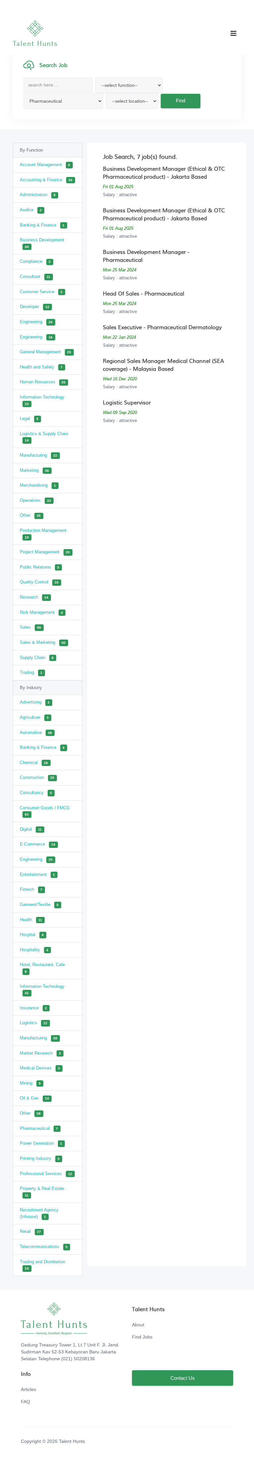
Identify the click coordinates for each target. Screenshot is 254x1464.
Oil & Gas (34, 1098)
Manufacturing (38, 455)
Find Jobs (142, 1337)
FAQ (25, 1401)
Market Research (40, 1053)
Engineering (36, 321)
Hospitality (34, 949)
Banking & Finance (42, 225)
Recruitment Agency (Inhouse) (39, 1213)
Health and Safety (41, 367)
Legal (29, 418)
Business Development (42, 243)
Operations (35, 500)
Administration (38, 194)
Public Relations (39, 567)
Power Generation (41, 1143)
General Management (45, 351)
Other (30, 515)
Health (31, 919)
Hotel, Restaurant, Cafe (42, 967)
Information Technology (42, 400)
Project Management (45, 551)
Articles (28, 1389)
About (138, 1324)
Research (34, 597)
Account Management (45, 164)
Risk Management (41, 612)
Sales (30, 627)
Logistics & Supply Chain (44, 436)
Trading (31, 672)
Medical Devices (40, 1067)
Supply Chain (37, 657)
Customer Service (41, 291)
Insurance (33, 1007)
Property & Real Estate (42, 1191)
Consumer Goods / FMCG (45, 811)
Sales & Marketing (42, 642)
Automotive (36, 732)
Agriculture (34, 717)
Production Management (43, 533)
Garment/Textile (39, 904)
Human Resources (42, 381)
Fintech (31, 889)
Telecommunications (43, 1246)
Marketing (34, 470)
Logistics (33, 1022)
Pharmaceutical (39, 1128)
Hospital (32, 934)
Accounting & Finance (46, 179)
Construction (37, 777)
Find (180, 100)
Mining (30, 1083)
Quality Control (39, 581)
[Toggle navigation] (233, 33)
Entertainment (37, 874)
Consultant (35, 276)
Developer (34, 306)
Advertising (35, 702)
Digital (31, 829)
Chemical (34, 762)
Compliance (35, 261)
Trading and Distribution (42, 1265)
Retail (30, 1231)
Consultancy (36, 792)
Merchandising (38, 485)
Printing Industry (40, 1158)
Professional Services (46, 1173)
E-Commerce (37, 844)
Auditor (31, 209)
